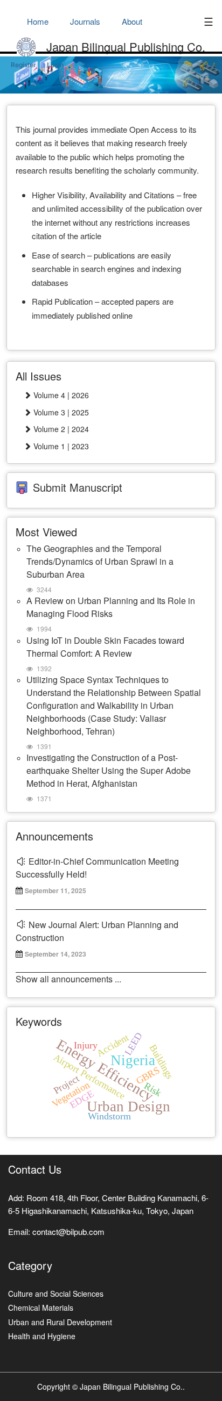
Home (37, 21)
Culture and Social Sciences (55, 1293)
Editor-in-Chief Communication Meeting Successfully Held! (97, 867)
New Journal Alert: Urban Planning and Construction (97, 931)
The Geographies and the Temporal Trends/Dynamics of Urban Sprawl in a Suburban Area (100, 561)
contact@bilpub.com (68, 1231)
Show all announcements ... (68, 979)
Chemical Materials (40, 1307)
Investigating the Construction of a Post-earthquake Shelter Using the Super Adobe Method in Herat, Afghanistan (108, 770)
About (132, 21)
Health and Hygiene (41, 1336)
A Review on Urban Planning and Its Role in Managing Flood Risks (110, 607)
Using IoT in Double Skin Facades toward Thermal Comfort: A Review (105, 646)
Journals (85, 21)
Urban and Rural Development (60, 1322)
